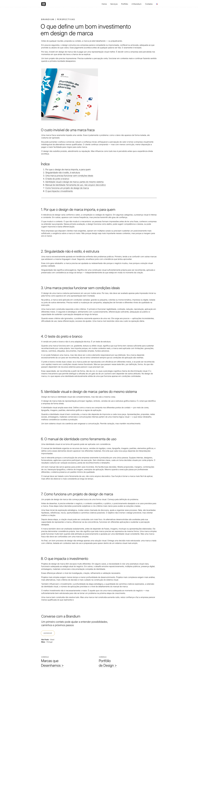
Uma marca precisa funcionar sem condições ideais (69, 175)
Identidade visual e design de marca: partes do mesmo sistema (74, 182)
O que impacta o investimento (59, 191)
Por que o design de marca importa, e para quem (68, 169)
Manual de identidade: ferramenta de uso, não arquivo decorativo (75, 185)
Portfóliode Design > (108, 663)
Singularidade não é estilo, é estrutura (62, 172)
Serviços (114, 4)
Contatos (149, 4)
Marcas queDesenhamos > (52, 663)
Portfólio (124, 4)
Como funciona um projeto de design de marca (67, 188)
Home (104, 4)
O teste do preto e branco (57, 179)
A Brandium (136, 4)
